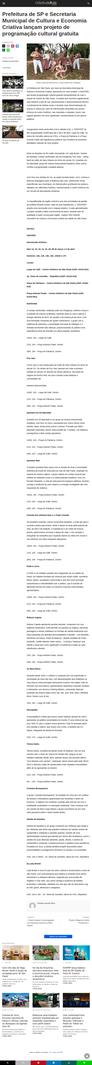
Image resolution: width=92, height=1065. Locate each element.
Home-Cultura (7, 1010)
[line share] (8, 50)
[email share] (8, 46)
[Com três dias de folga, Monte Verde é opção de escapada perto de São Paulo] (15, 952)
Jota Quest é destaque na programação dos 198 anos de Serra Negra (12, 93)
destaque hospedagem (41, 1010)
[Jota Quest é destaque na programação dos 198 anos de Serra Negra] (12, 82)
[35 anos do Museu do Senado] (12, 132)
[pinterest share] (12, 46)
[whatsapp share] (3, 50)
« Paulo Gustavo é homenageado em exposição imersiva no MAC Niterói (40, 923)
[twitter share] (3, 45)
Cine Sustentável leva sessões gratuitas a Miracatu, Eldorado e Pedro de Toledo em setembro (73, 1021)
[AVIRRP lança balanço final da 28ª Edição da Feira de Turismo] (76, 952)
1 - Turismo (6, 962)
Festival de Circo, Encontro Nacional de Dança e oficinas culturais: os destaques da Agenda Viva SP (15, 1021)
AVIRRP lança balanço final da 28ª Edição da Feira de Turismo (74, 971)
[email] (23, 1063)
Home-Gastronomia (40, 962)
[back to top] (87, 1056)
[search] (88, 3)
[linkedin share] (17, 46)
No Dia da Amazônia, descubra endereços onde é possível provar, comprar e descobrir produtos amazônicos (46, 973)
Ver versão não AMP (56, 1052)
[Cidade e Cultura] (46, 3)
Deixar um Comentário (58, 936)
